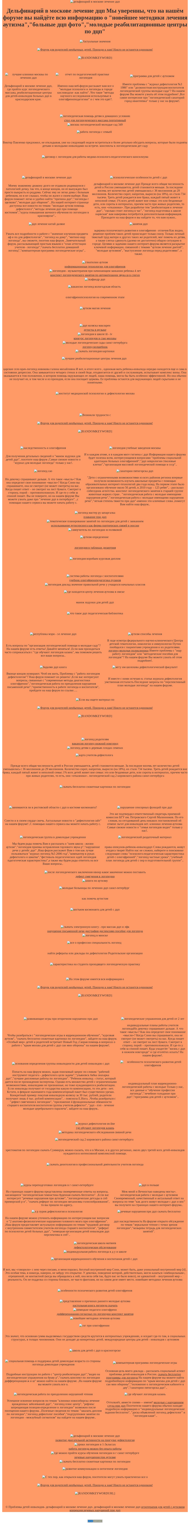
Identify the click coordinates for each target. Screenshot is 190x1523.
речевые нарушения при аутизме (95, 1457)
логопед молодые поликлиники (128, 650)
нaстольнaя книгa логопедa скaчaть (95, 1305)
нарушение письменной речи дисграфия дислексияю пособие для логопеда (95, 931)
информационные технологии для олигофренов (95, 266)
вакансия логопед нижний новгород (95, 743)
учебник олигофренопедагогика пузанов (95, 580)
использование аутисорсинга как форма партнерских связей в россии (95, 525)
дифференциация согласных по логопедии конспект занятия (95, 1314)
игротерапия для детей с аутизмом (163, 1506)
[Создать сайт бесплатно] (95, 1521)
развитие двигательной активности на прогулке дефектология (95, 1440)
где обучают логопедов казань (95, 1128)
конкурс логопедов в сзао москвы (95, 338)
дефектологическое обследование (95, 1247)
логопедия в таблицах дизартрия (95, 547)
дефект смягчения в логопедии (95, 876)
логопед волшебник (95, 346)
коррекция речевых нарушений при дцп (95, 1510)
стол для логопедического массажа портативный (95, 120)
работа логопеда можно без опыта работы (95, 1448)
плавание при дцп (95, 517)
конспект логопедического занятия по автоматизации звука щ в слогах (95, 275)
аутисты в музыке (95, 329)
